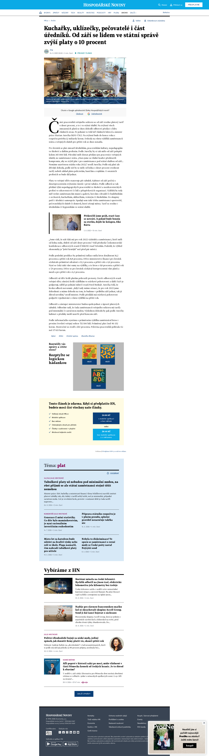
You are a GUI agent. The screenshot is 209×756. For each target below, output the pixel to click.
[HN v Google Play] (54, 743)
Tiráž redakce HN (94, 719)
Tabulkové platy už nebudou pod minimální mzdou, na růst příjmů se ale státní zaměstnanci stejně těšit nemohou (81, 486)
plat (61, 466)
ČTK (51, 50)
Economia (91, 723)
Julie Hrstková (50, 634)
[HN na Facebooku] (63, 732)
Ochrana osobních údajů (118, 716)
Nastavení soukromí (116, 723)
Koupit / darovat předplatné (147, 716)
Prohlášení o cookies (116, 719)
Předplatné (194, 5)
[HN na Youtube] (78, 732)
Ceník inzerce (92, 731)
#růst (61, 336)
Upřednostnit (96, 114)
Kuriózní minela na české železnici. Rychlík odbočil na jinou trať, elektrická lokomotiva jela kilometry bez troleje (98, 582)
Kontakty (91, 716)
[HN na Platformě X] (60, 732)
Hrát (89, 362)
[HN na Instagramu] (67, 732)
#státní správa (72, 336)
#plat (53, 336)
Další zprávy (83, 694)
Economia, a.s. (61, 719)
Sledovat (79, 114)
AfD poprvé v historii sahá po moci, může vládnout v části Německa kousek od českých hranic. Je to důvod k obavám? (93, 667)
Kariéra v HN (92, 727)
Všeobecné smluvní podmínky (120, 727)
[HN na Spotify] (74, 732)
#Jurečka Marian (88, 336)
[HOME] (40, 13)
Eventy (139, 719)
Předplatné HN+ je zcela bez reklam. (114, 451)
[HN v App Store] (70, 743)
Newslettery (141, 723)
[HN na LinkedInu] (71, 732)
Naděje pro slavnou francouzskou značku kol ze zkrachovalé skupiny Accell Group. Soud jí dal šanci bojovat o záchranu (98, 610)
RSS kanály (141, 727)
